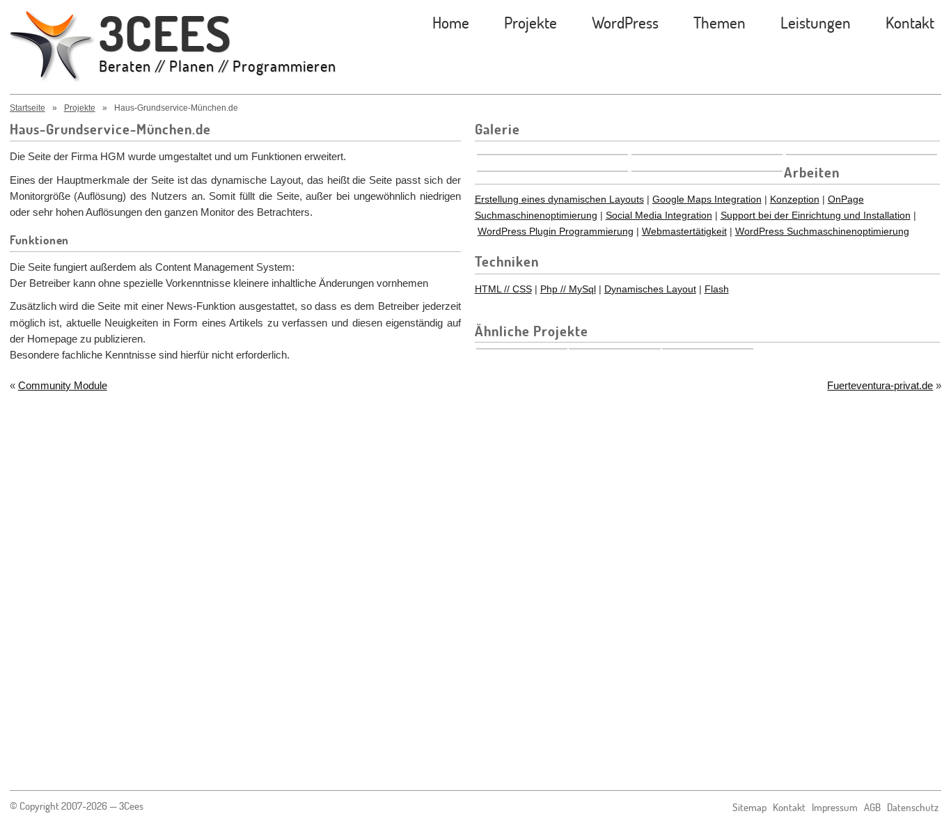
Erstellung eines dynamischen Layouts (559, 199)
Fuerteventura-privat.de (880, 385)
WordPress (625, 22)
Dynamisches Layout (650, 289)
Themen (719, 22)
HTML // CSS (503, 289)
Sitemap (749, 807)
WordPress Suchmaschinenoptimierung (822, 231)
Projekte (530, 22)
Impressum (835, 807)
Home (450, 22)
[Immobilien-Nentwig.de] (522, 349)
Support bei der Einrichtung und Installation (816, 215)
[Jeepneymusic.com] (708, 349)
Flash (717, 289)
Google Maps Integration (707, 199)
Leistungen (815, 22)
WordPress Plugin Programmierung (556, 231)
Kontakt (910, 22)
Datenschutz (912, 807)
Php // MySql (568, 289)
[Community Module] (615, 349)
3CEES (217, 42)
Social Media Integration (659, 215)
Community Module (62, 385)
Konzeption (794, 199)
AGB (872, 807)
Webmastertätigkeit (684, 231)
